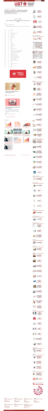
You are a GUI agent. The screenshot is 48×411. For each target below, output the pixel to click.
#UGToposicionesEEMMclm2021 (11, 116)
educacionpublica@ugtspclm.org (27, 401)
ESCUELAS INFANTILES (18, 0)
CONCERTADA (26, 0)
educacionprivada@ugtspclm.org (7, 401)
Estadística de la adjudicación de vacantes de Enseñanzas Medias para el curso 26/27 (26, 142)
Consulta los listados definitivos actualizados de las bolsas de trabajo (17, 126)
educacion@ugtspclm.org (16, 406)
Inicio (5, 0)
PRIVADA (23, 0)
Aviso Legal (8, 0)
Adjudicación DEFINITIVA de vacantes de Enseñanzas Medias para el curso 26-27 (8, 150)
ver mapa (25, 400)
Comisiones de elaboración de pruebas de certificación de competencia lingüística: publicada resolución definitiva (17, 142)
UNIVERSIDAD (12, 0)
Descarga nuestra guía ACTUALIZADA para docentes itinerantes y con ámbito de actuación (26, 127)
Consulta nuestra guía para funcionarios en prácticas (9, 134)
